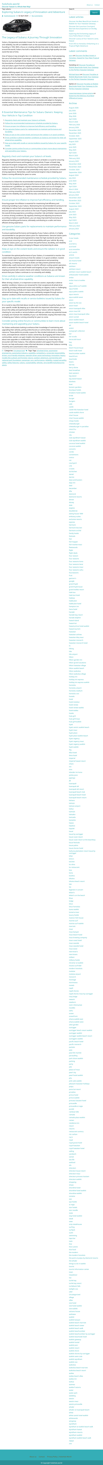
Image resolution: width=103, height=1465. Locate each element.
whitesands (73, 1418)
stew (71, 1221)
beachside (73, 359)
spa (70, 1199)
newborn (72, 1002)
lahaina (72, 878)
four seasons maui (76, 567)
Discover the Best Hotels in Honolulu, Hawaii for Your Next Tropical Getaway (84, 57)
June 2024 (72, 181)
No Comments (37, 16)
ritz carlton (73, 1134)
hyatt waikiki (74, 747)
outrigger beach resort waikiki (80, 1030)
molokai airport (75, 974)
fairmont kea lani (75, 528)
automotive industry (19, 353)
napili (71, 988)
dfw (70, 491)
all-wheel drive (42, 350)
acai (70, 241)
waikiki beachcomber (77, 1331)
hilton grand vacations (77, 663)
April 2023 (73, 220)
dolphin (72, 508)
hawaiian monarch (76, 640)
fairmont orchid (75, 530)
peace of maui (74, 1070)
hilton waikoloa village (77, 674)
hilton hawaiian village (77, 665)
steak (71, 1219)
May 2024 (72, 184)
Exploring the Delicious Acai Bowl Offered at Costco (81, 97)
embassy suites (75, 516)
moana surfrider (75, 966)
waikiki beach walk (76, 1328)
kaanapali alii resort (76, 789)
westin (71, 1398)
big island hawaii (75, 379)
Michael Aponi (74, 74)
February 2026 (74, 124)
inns (70, 769)
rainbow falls (74, 1112)
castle (71, 407)
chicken (72, 432)
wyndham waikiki (75, 1435)
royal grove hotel (75, 1143)
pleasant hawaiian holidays (79, 1084)
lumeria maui (74, 912)
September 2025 (75, 139)
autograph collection (77, 331)
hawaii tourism (74, 629)
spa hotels (73, 1202)
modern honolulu (75, 968)
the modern (73, 1252)
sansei (71, 1157)
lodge (71, 901)
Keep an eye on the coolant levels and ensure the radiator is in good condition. (35, 135)
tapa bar (72, 1238)
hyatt (71, 724)
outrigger (72, 1027)
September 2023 (75, 206)
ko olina (72, 864)
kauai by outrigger (76, 834)
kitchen (72, 862)
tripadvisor (73, 1275)
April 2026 (73, 119)
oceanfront (73, 1016)
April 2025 (73, 153)
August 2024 (73, 175)
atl (70, 325)
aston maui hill (74, 311)
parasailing (73, 1055)
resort (71, 1126)
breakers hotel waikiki (77, 393)
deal (70, 485)
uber (71, 1292)
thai (70, 1244)
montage (72, 980)
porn (71, 55)
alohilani (72, 266)
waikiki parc (73, 1345)
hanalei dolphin (75, 618)
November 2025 (75, 133)
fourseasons (74, 573)
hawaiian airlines (75, 634)
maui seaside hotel (76, 946)
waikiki (71, 1317)
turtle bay (72, 1280)
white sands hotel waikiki (78, 1415)
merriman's (73, 951)
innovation (55, 355)
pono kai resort (75, 1089)
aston (71, 300)
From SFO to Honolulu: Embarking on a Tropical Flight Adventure (84, 45)
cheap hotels (74, 421)
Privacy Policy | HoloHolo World (59, 1457)
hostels (72, 696)
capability (31, 353)
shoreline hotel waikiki (77, 1190)
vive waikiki (73, 1308)
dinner (71, 499)
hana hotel (73, 609)
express (72, 522)
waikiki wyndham (75, 1359)
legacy (62, 355)
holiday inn (73, 677)
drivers (4, 355)
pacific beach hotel (76, 1041)
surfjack (72, 1230)
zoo (70, 1443)
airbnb (71, 255)
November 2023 (75, 200)
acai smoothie (74, 249)
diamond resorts (75, 497)
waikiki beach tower (76, 1325)
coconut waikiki (75, 446)
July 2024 (72, 178)
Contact (97, 5)
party (71, 1064)
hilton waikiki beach (76, 668)
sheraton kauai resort (77, 1171)
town (71, 1272)
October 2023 (74, 203)
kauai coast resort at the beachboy (82, 840)
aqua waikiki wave (76, 297)
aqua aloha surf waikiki (78, 286)
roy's (71, 1137)
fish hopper (73, 542)
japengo (72, 778)
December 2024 (75, 164)
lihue (71, 898)
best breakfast (74, 370)
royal (71, 1140)
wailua (71, 1382)
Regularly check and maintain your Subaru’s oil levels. (25, 120)
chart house (73, 415)
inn (70, 767)
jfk (70, 781)
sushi (71, 1233)
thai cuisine (73, 1247)
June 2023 (72, 214)
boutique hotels (75, 390)
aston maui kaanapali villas (79, 314)
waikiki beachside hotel (78, 1337)
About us (90, 5)
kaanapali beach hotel (77, 795)
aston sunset (74, 317)
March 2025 (73, 155)
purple (71, 1109)
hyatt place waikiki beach (78, 736)
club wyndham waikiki (77, 440)
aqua (71, 283)
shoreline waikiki (75, 1193)
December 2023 (75, 198)
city (70, 435)
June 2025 (72, 147)
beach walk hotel (75, 350)
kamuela (72, 817)
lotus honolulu (74, 906)
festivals (72, 536)
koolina (72, 876)
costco (71, 457)
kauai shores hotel (76, 848)
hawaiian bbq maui (76, 637)
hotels (71, 713)
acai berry (73, 244)
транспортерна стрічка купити (81, 93)
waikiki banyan (74, 1320)
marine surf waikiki (76, 923)
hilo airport (73, 654)
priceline (72, 1092)
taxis (71, 1241)
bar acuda (73, 336)
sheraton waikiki (75, 1179)
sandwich (72, 1154)
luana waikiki (74, 909)
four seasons (74, 559)
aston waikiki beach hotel (78, 322)
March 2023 (73, 223)
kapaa (71, 823)
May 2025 (72, 150)
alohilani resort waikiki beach (80, 272)
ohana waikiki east (76, 1019)
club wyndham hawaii (77, 438)
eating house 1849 (76, 514)
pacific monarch (75, 1044)
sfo (70, 1165)
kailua (71, 809)
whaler (71, 1407)
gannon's (72, 578)
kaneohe (72, 820)
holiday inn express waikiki (79, 682)
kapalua (72, 826)
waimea (72, 1384)
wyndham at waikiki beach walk (81, 1427)
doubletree (73, 511)
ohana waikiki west (76, 1022)
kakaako (72, 814)
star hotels (73, 1207)
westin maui (73, 1401)
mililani (71, 957)
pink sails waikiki (75, 1081)
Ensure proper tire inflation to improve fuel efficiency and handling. (30, 126)
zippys (71, 1441)
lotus (71, 904)
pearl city (72, 1072)
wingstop (72, 1421)
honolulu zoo (74, 693)
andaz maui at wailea (77, 280)
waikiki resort (74, 1348)
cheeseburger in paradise (79, 426)
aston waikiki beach (76, 320)
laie (70, 884)
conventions (73, 454)
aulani (71, 328)
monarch (72, 977)
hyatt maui (73, 730)
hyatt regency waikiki (77, 744)
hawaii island (74, 620)
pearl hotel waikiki (76, 1075)
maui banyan (74, 932)
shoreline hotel (74, 1188)
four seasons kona (76, 561)
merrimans (73, 954)
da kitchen (73, 471)
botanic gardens (75, 387)
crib (70, 466)
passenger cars (28, 360)
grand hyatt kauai (75, 587)
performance (39, 360)
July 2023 (72, 212)
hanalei (72, 612)
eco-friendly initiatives (16, 355)
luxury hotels (74, 915)
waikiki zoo (73, 1362)
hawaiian (72, 632)
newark (72, 999)
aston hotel (73, 306)
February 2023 (74, 226)
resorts (72, 1129)
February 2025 (74, 158)
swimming (73, 1235)
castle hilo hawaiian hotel (78, 410)
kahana (72, 800)
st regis (72, 1204)
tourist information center (79, 1269)
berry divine (73, 367)
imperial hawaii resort (77, 761)
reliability (48, 360)
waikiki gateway (75, 1339)
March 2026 (73, 122)
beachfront (73, 356)
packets (72, 1047)
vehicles (40, 363)
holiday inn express (76, 679)
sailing (71, 1151)
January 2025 (74, 161)
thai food (72, 1249)
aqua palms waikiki (76, 291)
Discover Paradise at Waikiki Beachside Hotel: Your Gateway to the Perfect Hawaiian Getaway (83, 67)
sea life (71, 1159)
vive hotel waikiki (75, 1306)
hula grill (72, 716)
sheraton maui (74, 1174)
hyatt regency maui (76, 741)
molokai (72, 971)
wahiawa (72, 1314)
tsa (70, 1278)
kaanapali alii (74, 786)
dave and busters (75, 480)
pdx (70, 1067)
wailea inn (73, 1379)
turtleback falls (74, 1286)
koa (70, 870)
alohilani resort (75, 269)
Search (71, 9)
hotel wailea (73, 710)
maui (71, 929)
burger (71, 398)
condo (71, 452)
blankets (72, 381)
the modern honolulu (77, 1255)
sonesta (72, 1196)
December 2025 (75, 130)
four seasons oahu (76, 570)
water (71, 1390)
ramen (71, 1120)
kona (71, 873)
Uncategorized (19, 350)
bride (71, 395)
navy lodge (73, 996)
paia (70, 1050)
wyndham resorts (75, 1432)
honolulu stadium (75, 691)
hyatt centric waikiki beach (79, 727)
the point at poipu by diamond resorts (83, 1258)
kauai (71, 831)
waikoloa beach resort (77, 1370)
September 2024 (75, 172)
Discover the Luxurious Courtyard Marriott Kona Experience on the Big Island (83, 28)
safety (4, 363)
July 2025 (72, 144)
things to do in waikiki (77, 1263)
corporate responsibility (55, 353)
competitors (41, 353)
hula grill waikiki (75, 722)
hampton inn (74, 606)
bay (70, 342)
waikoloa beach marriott (78, 1368)
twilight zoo (73, 1289)
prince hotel (73, 1095)
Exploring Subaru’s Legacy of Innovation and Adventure (33, 12)
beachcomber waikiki (77, 353)
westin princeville (75, 1404)
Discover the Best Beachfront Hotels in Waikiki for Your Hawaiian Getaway (83, 22)
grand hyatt (73, 584)
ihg (70, 750)
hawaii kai (73, 623)
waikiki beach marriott (77, 1323)
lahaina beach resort (77, 881)
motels (71, 985)
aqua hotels (73, 289)
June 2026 (72, 113)
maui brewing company (78, 937)
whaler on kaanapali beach (79, 1410)
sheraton (72, 1168)
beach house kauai (76, 348)
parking (72, 1061)
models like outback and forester (14, 358)
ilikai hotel (73, 752)
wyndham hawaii (75, 1429)
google (71, 581)
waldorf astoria (75, 1387)
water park (73, 1393)
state (71, 1213)
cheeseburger (74, 424)
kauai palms (73, 845)
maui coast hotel (75, 940)
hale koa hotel (74, 595)
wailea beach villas (76, 1376)
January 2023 (74, 229)
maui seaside (74, 943)
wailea (71, 1373)
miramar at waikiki (76, 963)
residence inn (74, 1123)
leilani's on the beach (77, 895)
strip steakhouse (75, 1224)
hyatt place (73, 733)
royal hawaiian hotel (76, 1148)
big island (72, 376)
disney (71, 502)
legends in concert (76, 890)
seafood (72, 1162)
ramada (72, 1115)
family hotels (74, 533)
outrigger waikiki (75, 1033)
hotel (71, 699)
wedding (72, 1396)
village (71, 1297)
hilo (70, 651)
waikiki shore (74, 1351)
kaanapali (72, 783)
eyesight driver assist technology (38, 355)
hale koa (72, 592)
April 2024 (73, 186)
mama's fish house (76, 918)
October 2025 (74, 136)
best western (74, 373)
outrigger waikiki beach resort (80, 1036)
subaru (22, 363)
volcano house (74, 1311)
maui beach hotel (75, 935)
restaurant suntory (76, 1131)
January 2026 (74, 127)
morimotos (73, 982)
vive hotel (72, 1303)
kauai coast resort (76, 837)
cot (70, 460)
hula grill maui (74, 719)
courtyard (73, 463)
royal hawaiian (74, 1145)
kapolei (72, 828)
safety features (13, 363)
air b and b (73, 252)
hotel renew (73, 705)
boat (71, 384)
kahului (72, 803)
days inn (72, 483)
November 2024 (75, 167)
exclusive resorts (75, 519)
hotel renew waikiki (76, 707)
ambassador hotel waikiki (79, 275)
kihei (71, 856)
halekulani (73, 601)
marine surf (73, 921)
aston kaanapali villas (77, 308)
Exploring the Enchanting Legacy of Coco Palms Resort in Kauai (82, 35)
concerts (72, 449)
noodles (72, 1008)
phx (70, 1078)
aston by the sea (75, 303)
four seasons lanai (76, 564)
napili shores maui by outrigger (81, 994)
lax (70, 887)
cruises (71, 469)
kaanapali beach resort (78, 797)
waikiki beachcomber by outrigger (82, 1334)
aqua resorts (74, 294)
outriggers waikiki (76, 1039)
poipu (71, 1086)
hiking (71, 648)
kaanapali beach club (77, 792)
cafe (70, 404)
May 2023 (72, 217)
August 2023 (73, 209)
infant (71, 764)
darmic (71, 477)
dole (70, 505)
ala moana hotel (75, 261)
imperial (72, 758)
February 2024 (74, 192)
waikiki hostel (74, 1342)
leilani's (72, 892)
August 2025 (73, 141)
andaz (71, 277)
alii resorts (73, 263)
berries (71, 365)
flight (71, 550)
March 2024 (73, 189)
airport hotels (74, 258)
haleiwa (72, 598)
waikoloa (72, 1365)
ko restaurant (74, 867)
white (71, 1412)
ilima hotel (73, 755)
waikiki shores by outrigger (79, 1353)
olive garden (73, 1025)
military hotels (74, 960)
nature (30, 358)
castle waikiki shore (76, 412)
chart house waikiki (76, 418)
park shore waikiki (76, 1058)
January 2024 (74, 195)
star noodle (73, 1210)
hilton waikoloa (75, 671)
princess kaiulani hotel (77, 1100)
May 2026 (72, 116)
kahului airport (74, 806)
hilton (71, 657)
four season (73, 556)
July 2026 (72, 110)
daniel (71, 474)
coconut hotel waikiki (77, 443)
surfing (72, 1227)
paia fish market (75, 1053)
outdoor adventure (41, 358)
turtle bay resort (75, 1283)
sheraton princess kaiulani (79, 1176)
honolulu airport (75, 688)
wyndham (73, 1424)
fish (70, 539)
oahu (71, 1010)
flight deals (73, 553)
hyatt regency (74, 738)
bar (70, 334)
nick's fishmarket (75, 1005)
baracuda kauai (75, 339)
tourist (71, 1266)
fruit (70, 575)
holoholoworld (9, 16)
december (73, 488)
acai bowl (72, 246)
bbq (70, 345)
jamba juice (73, 775)
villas (71, 1300)
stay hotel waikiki (75, 1216)
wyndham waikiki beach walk (80, 1438)
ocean (71, 1013)
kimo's (71, 859)
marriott (72, 926)
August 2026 (73, 108)
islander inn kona (75, 772)
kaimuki (72, 812)
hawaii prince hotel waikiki (79, 626)
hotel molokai (74, 702)
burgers (72, 401)
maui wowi (73, 949)
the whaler (73, 1261)
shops (71, 1185)
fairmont (72, 525)
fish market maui (75, 544)
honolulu (72, 685)
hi (69, 646)
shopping (72, 1182)
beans (71, 362)
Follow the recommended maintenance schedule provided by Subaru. (31, 123)
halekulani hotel (75, 603)
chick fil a (72, 429)
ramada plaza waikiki (77, 1117)
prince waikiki (74, 1098)
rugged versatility (59, 360)
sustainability (31, 363)
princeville (73, 1103)
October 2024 (74, 169)
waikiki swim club (75, 1356)
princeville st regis (76, 1106)
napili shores (74, 991)
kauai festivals (74, 842)
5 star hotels (73, 238)
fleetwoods (73, 547)
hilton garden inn (75, 660)
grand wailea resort (76, 589)
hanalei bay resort (76, 615)
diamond (72, 494)
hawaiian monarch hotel (78, 643)
